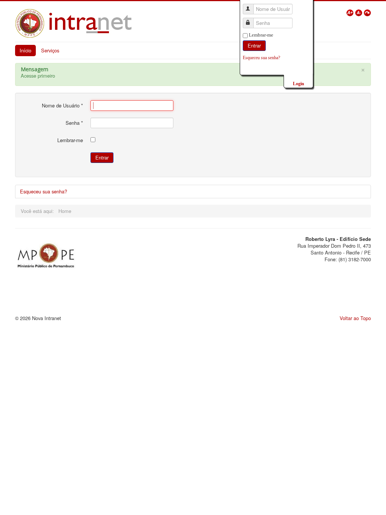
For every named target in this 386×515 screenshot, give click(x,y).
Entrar (254, 45)
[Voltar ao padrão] (367, 11)
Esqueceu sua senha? (261, 57)
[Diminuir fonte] (359, 11)
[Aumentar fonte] (350, 11)
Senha (74, 123)
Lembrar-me (261, 35)
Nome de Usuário (62, 105)
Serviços (50, 50)
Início (25, 50)
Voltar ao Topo (355, 318)
